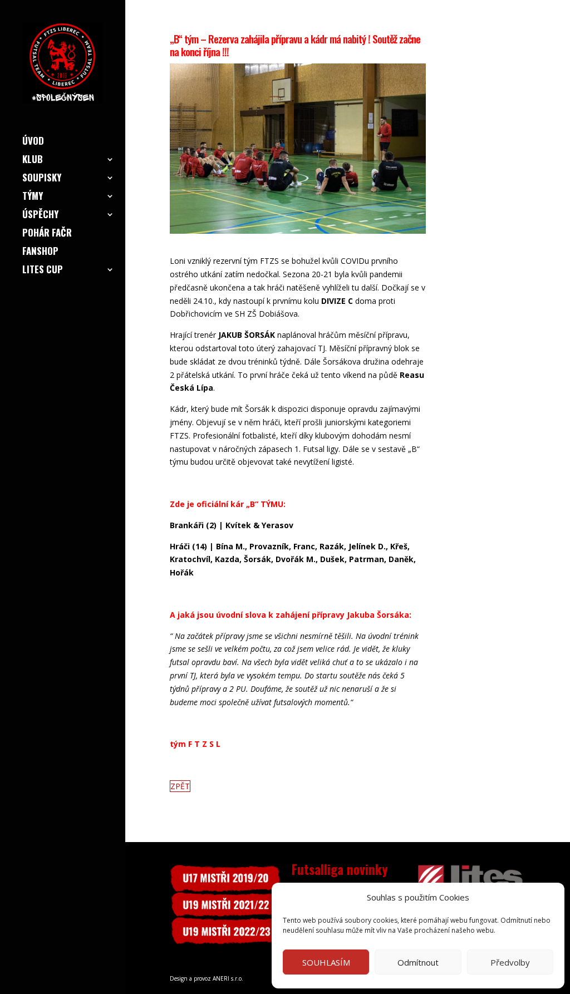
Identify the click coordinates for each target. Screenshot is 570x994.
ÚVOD (33, 142)
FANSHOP (40, 252)
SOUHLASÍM (326, 962)
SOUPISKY (41, 179)
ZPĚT (180, 786)
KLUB (32, 160)
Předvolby (510, 962)
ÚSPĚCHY (40, 215)
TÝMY (32, 197)
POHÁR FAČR (47, 234)
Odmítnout (418, 962)
